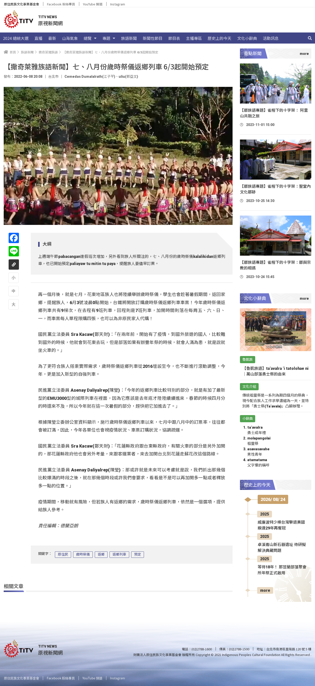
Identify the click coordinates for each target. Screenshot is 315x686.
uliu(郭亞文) (128, 76)
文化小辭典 (247, 38)
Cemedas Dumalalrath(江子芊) (89, 76)
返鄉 (101, 554)
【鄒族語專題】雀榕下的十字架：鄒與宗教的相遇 (275, 265)
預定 (137, 554)
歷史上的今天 (219, 38)
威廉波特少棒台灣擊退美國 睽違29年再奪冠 (281, 525)
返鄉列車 (119, 554)
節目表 (174, 38)
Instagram (117, 4)
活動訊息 (271, 38)
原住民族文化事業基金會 (21, 4)
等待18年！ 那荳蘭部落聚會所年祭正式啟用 (282, 570)
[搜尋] (310, 38)
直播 (38, 38)
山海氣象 (70, 38)
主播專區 (194, 38)
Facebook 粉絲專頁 (61, 4)
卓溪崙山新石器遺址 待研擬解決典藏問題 (282, 547)
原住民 (63, 554)
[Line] (14, 251)
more (265, 590)
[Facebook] (14, 238)
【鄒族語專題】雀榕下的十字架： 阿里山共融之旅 (274, 113)
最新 (52, 38)
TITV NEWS (47, 17)
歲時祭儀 (83, 554)
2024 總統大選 (16, 38)
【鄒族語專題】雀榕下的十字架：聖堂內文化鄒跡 (275, 189)
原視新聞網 (50, 23)
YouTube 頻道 (92, 4)
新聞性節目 (152, 38)
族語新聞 (129, 38)
